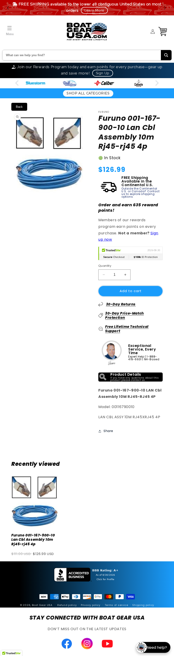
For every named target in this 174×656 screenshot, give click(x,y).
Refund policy (67, 605)
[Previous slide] (17, 83)
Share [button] (108, 431)
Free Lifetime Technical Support (127, 329)
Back (19, 106)
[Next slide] (157, 83)
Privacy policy (90, 605)
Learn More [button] (94, 10)
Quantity (104, 266)
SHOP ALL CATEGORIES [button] (88, 93)
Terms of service (116, 605)
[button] (165, 8)
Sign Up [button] (102, 73)
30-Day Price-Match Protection (124, 315)
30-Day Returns (121, 304)
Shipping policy (143, 605)
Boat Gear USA (42, 605)
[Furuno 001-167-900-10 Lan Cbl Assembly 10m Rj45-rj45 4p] (34, 500)
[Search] (166, 55)
